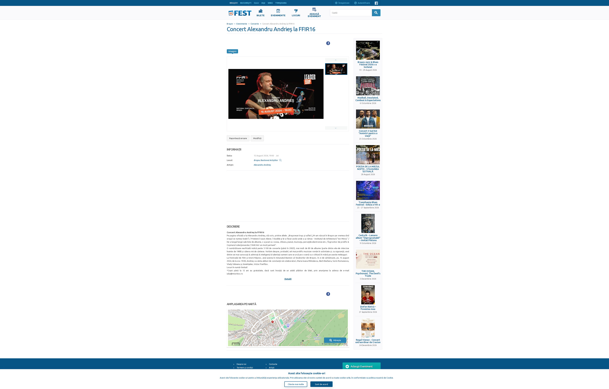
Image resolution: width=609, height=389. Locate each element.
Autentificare (364, 3)
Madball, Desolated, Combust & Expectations (368, 99)
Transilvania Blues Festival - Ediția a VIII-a (368, 203)
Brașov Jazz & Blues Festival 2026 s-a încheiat (368, 64)
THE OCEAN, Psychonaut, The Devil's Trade (368, 273)
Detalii (288, 279)
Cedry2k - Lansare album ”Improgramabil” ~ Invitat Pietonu (368, 238)
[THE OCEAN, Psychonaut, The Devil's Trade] (368, 259)
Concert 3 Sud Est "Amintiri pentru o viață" (368, 133)
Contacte (273, 364)
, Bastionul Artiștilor (266, 160)
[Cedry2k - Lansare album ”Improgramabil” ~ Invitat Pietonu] (368, 223)
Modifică (257, 138)
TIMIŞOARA (281, 3)
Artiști (271, 368)
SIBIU (270, 3)
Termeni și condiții (245, 368)
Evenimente (241, 24)
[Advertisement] (288, 196)
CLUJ (256, 3)
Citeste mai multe (296, 384)
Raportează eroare (238, 138)
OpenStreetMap (330, 344)
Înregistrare (344, 3)
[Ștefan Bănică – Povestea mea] (368, 294)
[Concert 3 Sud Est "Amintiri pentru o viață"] (368, 119)
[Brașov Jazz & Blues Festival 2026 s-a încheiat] (368, 50)
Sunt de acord (321, 384)
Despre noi (241, 364)
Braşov (230, 24)
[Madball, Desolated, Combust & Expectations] (368, 85)
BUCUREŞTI (245, 3)
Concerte (255, 24)
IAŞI (263, 3)
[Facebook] (328, 43)
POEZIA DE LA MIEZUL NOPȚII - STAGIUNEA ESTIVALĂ (368, 169)
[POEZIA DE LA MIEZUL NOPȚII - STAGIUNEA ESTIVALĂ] (368, 154)
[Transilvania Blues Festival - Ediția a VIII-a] (368, 190)
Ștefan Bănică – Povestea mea (368, 308)
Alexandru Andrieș (262, 165)
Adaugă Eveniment (362, 366)
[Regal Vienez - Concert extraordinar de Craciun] (368, 328)
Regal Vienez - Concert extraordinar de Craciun (367, 341)
